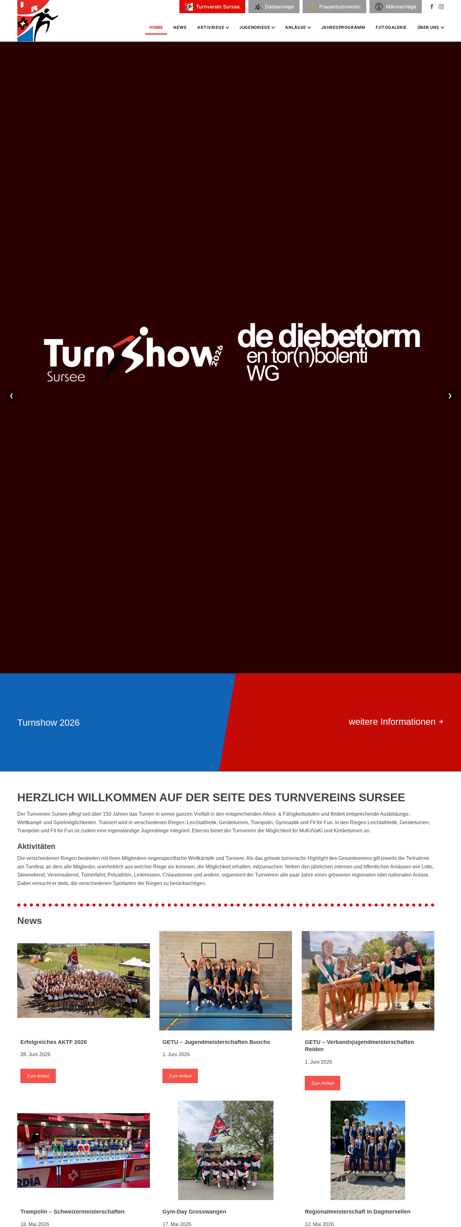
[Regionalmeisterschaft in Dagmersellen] (368, 1150)
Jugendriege (254, 27)
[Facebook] (431, 6)
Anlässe (295, 27)
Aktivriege (210, 27)
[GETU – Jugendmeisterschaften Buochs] (225, 980)
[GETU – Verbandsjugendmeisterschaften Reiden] (368, 980)
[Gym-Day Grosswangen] (225, 1150)
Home (156, 27)
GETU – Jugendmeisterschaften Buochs (216, 1042)
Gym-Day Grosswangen (194, 1212)
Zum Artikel (38, 1076)
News (180, 27)
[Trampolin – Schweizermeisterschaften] (83, 1150)
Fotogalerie (391, 27)
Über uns (428, 27)
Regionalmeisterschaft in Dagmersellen (358, 1212)
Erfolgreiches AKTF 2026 (53, 1042)
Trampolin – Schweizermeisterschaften (72, 1212)
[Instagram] (441, 6)
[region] (230, 403)
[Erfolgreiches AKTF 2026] (83, 980)
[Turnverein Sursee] (42, 20)
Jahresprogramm (343, 27)
